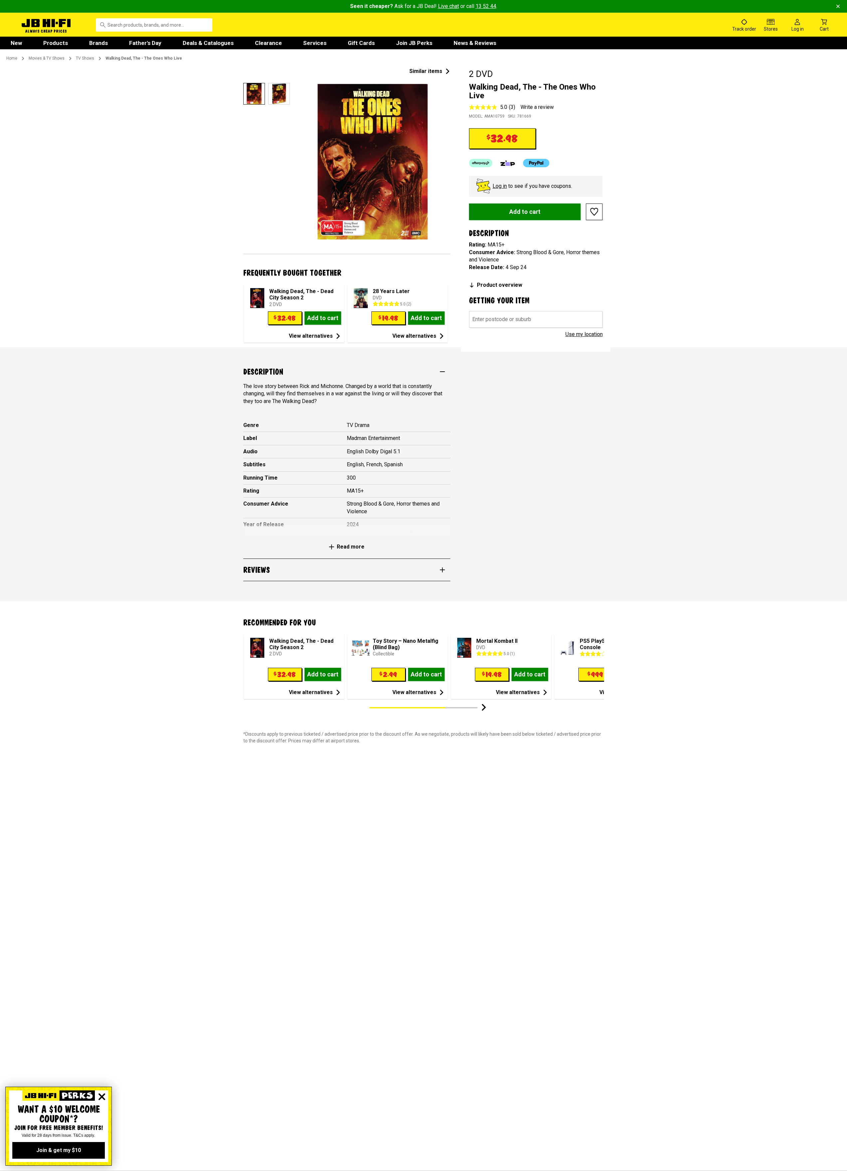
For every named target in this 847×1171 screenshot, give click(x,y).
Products (55, 43)
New (16, 43)
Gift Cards (361, 43)
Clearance (268, 43)
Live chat (448, 6)
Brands (98, 43)
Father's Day (145, 43)
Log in (500, 186)
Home (11, 58)
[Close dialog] (101, 1096)
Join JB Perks (414, 43)
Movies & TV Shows (47, 58)
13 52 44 (486, 6)
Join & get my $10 (58, 1150)
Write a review (537, 107)
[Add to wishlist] (594, 211)
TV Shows (85, 58)
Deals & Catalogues (208, 43)
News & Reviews (475, 43)
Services (314, 43)
